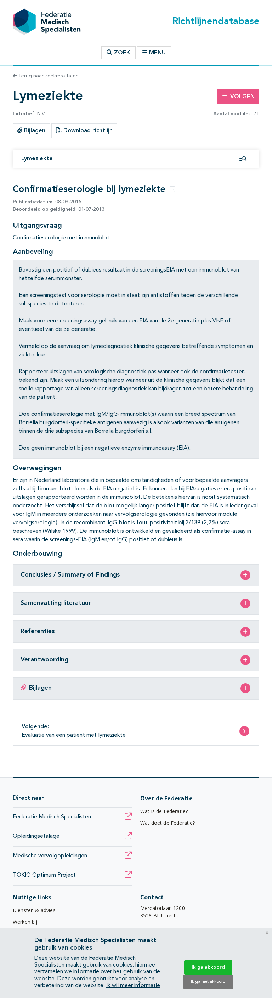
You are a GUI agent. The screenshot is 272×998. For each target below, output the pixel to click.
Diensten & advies (34, 910)
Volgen (242, 97)
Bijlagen (33, 131)
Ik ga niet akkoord (208, 982)
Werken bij (25, 921)
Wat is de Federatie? (164, 811)
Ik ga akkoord (208, 967)
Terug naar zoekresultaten (48, 76)
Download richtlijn (87, 131)
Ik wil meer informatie (133, 985)
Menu (157, 53)
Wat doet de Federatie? (167, 822)
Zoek (121, 53)
